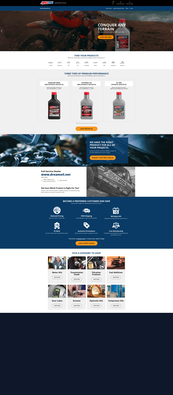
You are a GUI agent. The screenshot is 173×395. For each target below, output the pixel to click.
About (131, 8)
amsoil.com (81, 239)
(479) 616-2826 (63, 180)
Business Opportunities (118, 8)
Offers (127, 8)
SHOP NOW (57, 277)
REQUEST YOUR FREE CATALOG (103, 158)
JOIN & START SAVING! (86, 243)
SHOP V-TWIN (45, 37)
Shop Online (109, 8)
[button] (1, 31)
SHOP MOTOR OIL (86, 129)
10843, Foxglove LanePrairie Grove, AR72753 (49, 180)
